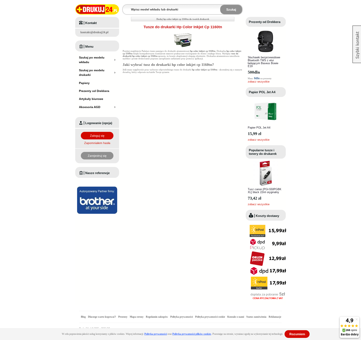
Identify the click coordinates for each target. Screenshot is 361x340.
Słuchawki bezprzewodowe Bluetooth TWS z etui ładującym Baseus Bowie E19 (264, 62)
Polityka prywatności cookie (210, 316)
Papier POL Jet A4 (262, 92)
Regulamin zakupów (157, 316)
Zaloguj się (97, 135)
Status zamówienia (256, 316)
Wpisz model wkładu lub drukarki (125, 7)
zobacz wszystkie (258, 81)
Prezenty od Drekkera (264, 22)
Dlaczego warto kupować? (102, 316)
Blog (83, 316)
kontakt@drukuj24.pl (94, 32)
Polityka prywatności (181, 316)
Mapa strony (137, 316)
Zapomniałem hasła (97, 143)
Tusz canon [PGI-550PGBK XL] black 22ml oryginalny (264, 191)
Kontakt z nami (235, 316)
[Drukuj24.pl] (97, 9)
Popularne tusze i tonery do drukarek (263, 151)
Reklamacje (275, 316)
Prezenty (122, 316)
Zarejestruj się (97, 155)
